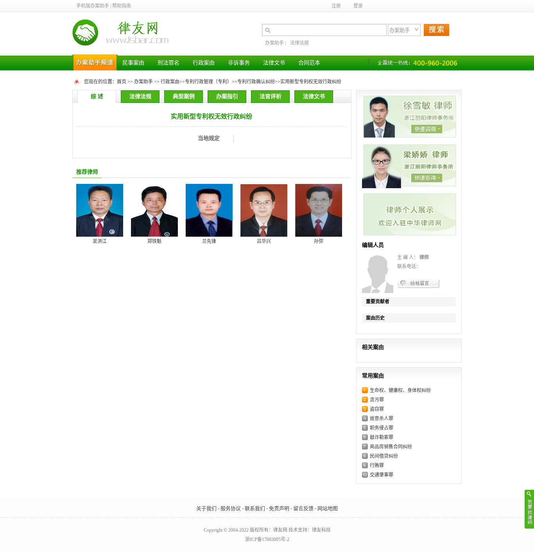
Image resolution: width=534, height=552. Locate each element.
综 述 (97, 96)
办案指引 (227, 96)
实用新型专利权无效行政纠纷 (310, 82)
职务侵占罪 (381, 428)
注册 (336, 6)
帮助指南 (121, 6)
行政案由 (170, 82)
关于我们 (206, 508)
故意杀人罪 (381, 418)
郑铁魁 (154, 241)
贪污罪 (377, 400)
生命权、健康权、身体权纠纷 (400, 390)
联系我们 (255, 508)
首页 (121, 82)
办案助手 (274, 43)
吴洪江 (100, 241)
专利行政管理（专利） (208, 82)
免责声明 (279, 508)
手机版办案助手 (92, 6)
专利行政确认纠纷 (256, 82)
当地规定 (209, 138)
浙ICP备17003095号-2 (267, 539)
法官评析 (270, 96)
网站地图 (327, 508)
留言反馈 (303, 508)
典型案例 (184, 96)
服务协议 (230, 508)
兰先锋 (209, 241)
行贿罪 (377, 465)
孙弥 (318, 241)
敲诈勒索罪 (381, 437)
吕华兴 (264, 241)
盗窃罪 (377, 409)
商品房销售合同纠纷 (391, 447)
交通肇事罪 (381, 475)
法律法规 (299, 43)
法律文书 (314, 96)
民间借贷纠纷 (384, 456)
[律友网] (123, 53)
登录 (358, 6)
